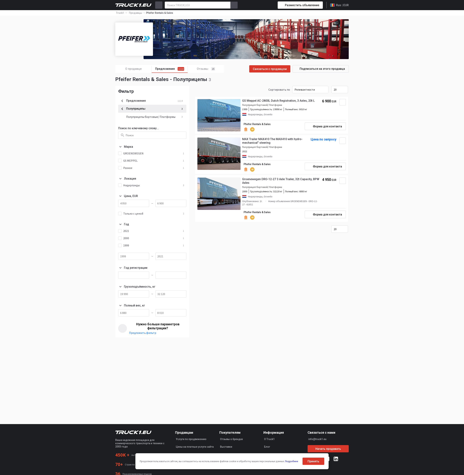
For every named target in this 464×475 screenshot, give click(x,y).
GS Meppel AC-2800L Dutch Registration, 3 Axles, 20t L (278, 100)
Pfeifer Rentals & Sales (257, 124)
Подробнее (291, 461)
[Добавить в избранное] (342, 102)
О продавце (133, 68)
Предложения (169, 68)
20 (335, 89)
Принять (313, 461)
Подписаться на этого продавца (322, 68)
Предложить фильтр (142, 333)
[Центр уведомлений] (262, 5)
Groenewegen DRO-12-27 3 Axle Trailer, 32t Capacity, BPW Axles (280, 180)
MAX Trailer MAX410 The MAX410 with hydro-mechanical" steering (272, 140)
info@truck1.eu (317, 439)
